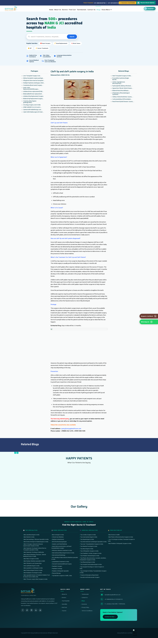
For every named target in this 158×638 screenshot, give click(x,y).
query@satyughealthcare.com (112, 594)
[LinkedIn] (36, 610)
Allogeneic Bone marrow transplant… (34, 80)
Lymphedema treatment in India (60, 561)
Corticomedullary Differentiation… (122, 99)
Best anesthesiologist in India (31, 534)
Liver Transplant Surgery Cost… (32, 75)
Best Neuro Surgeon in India (31, 558)
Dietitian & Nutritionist (58, 539)
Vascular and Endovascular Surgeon (89, 577)
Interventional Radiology (58, 555)
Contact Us (91, 10)
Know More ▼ (107, 10)
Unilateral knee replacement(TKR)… (33, 91)
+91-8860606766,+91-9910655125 (114, 599)
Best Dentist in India (29, 537)
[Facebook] (22, 610)
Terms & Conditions (87, 610)
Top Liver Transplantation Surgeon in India (91, 544)
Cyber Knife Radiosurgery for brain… (33, 112)
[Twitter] (27, 610)
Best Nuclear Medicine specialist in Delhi (34, 561)
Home (51, 10)
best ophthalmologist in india (31, 565)
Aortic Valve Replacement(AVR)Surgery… (31, 88)
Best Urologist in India (58, 534)
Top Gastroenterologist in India (88, 537)
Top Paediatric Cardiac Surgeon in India (90, 553)
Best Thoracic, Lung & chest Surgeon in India (35, 579)
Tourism (64, 610)
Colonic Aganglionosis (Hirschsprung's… (118, 82)
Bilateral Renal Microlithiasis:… (121, 90)
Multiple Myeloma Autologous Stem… (34, 83)
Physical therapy (56, 573)
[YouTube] (40, 610)
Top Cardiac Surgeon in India (88, 534)
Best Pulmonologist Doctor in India (33, 570)
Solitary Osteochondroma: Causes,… (122, 96)
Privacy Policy (85, 607)
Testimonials (81, 10)
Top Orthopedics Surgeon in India (89, 551)
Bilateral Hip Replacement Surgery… (33, 98)
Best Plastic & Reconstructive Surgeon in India (121, 537)
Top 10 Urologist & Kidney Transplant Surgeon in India (121, 540)
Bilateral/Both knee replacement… (33, 94)
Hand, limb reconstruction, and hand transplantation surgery (61, 547)
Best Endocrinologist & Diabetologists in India (36, 541)
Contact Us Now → (110, 616)
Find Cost (72, 10)
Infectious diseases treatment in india (62, 550)
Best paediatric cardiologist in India (33, 568)
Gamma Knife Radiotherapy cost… (32, 109)
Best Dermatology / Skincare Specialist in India (36, 539)
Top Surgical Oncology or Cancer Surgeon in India (92, 567)
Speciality (64, 604)
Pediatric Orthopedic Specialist (60, 571)
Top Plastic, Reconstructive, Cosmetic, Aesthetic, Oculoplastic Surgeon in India (93, 558)
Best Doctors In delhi (114, 534)
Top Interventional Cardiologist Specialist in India (93, 541)
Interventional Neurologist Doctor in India (63, 552)
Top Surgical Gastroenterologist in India (91, 564)
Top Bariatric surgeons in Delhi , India (62, 575)
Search (72, 36)
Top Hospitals (65, 601)
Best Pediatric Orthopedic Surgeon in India (120, 543)
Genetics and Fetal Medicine (59, 544)
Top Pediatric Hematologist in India (89, 555)
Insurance (84, 604)
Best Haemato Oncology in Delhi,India (34, 552)
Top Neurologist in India (86, 548)
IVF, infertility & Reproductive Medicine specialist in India (64, 558)
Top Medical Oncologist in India (88, 546)
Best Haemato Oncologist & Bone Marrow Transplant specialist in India (34, 549)
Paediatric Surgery (57, 566)
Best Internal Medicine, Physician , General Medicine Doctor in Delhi (34, 555)
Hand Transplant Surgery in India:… (122, 75)
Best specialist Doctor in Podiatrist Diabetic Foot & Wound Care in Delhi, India (36, 575)
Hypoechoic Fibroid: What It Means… (122, 88)
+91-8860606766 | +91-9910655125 (106, 3)
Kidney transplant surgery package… (33, 78)
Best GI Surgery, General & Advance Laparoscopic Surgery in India (33, 544)
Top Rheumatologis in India (87, 562)
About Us (57, 10)
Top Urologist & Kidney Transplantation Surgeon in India (93, 571)
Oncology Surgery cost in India (32, 105)
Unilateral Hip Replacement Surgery (33, 96)
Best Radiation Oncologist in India (33, 572)
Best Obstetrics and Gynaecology (33, 563)
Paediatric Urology (57, 568)
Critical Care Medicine (58, 537)
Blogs (99, 10)
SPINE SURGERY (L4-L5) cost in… (32, 107)
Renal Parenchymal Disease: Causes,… (123, 101)
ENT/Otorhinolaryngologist (59, 541)
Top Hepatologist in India (87, 539)
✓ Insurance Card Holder (127, 2)
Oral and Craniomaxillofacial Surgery (62, 563)
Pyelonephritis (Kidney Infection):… (122, 86)
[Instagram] (31, 610)
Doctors (65, 10)
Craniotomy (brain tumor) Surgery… (33, 85)
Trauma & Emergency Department (89, 575)
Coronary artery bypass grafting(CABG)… (29, 101)
